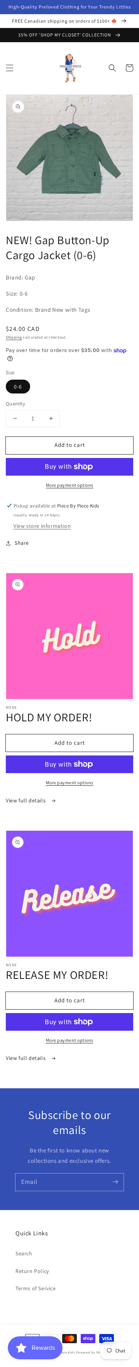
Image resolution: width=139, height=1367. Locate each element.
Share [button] (22, 542)
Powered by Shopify (92, 1352)
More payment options (69, 485)
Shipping (14, 337)
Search (23, 1253)
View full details (26, 800)
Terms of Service (35, 1288)
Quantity (15, 403)
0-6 (18, 386)
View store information (42, 525)
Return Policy (32, 1271)
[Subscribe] (115, 1182)
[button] (9, 68)
